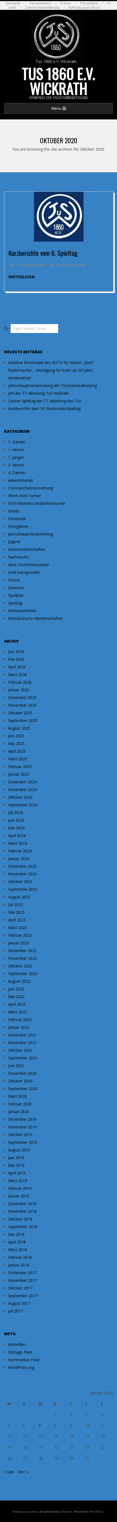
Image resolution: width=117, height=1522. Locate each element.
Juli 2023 (15, 904)
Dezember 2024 (22, 781)
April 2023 (17, 919)
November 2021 (22, 1042)
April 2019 (17, 1173)
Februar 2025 (20, 766)
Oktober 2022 (20, 965)
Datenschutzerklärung (42, 7)
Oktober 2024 (20, 797)
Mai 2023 (16, 912)
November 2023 (22, 873)
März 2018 (17, 1249)
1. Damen (16, 442)
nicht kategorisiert (24, 572)
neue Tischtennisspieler (28, 564)
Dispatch (66, 1511)
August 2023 (19, 896)
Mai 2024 (16, 827)
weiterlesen (21, 276)
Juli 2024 (15, 812)
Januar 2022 (18, 1027)
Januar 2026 (18, 689)
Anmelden (17, 1344)
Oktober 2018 (20, 1219)
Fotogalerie (89, 3)
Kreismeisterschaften (26, 549)
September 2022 (22, 973)
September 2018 (22, 1226)
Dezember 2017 (22, 1272)
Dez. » (23, 1471)
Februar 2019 (20, 1188)
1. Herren (16, 449)
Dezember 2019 (22, 1119)
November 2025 (22, 705)
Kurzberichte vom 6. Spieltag (42, 253)
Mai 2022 (16, 996)
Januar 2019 (18, 1196)
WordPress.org (21, 1367)
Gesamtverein (40, 3)
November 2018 (22, 1211)
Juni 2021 (16, 1065)
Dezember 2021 (22, 1034)
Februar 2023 (20, 935)
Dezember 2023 (22, 866)
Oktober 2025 (20, 712)
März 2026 (17, 674)
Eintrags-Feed (20, 1352)
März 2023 (17, 927)
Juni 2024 (16, 820)
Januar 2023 (18, 942)
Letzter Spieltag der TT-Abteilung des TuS (44, 400)
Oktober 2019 (20, 1134)
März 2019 (17, 1180)
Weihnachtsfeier (22, 610)
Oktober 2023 (20, 881)
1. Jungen (16, 457)
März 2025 (17, 758)
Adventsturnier (21, 480)
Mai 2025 (16, 743)
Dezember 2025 (22, 697)
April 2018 (17, 1242)
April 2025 (17, 751)
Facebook (17, 518)
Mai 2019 (16, 1165)
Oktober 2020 (20, 1081)
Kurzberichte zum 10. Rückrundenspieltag (44, 408)
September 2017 (22, 1295)
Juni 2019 (16, 1157)
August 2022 (19, 981)
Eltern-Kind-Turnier (24, 495)
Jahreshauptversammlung (30, 534)
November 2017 (22, 1280)
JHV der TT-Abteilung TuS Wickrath (38, 393)
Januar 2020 (18, 1111)
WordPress (97, 1511)
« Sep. (9, 1471)
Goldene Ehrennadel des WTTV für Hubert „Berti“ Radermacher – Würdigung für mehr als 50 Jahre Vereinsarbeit (51, 370)
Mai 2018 (16, 1234)
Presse (65, 3)
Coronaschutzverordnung (30, 488)
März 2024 (17, 843)
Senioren (16, 587)
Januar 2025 (18, 774)
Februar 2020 (20, 1104)
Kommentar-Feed (23, 1359)
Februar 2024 (20, 850)
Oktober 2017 (20, 1288)
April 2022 (17, 1004)
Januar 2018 (18, 1265)
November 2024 (22, 789)
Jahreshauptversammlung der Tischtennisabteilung (52, 385)
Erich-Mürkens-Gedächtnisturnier (37, 503)
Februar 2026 (20, 682)
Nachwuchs (18, 557)
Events (14, 511)
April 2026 (17, 666)
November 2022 (22, 958)
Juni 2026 (16, 651)
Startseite (12, 3)
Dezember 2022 (22, 950)
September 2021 (22, 1057)
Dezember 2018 (22, 1203)
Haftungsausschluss (84, 7)
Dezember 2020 (22, 1073)
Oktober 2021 (20, 1050)
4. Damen (16, 472)
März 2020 (17, 1096)
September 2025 (22, 720)
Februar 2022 (20, 1019)
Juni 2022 (16, 988)
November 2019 (22, 1127)
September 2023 (22, 889)
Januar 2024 (18, 858)
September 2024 (22, 804)
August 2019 (19, 1150)
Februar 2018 (20, 1257)
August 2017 (19, 1303)
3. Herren (16, 465)
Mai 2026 (16, 659)
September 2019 (22, 1142)
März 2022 (17, 1011)
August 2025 (19, 728)
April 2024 (17, 835)
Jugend (14, 541)
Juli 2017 (15, 1311)
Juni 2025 (16, 735)
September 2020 (22, 1088)
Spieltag (78, 265)
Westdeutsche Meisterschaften (35, 618)
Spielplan (16, 595)
